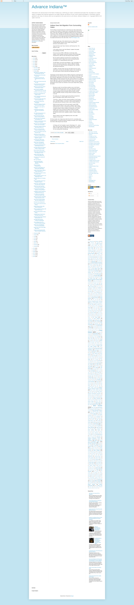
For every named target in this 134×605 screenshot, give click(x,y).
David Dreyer (91, 296)
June (35, 238)
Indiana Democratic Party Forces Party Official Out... (39, 155)
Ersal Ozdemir (97, 318)
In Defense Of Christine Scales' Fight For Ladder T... (40, 137)
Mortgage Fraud (98, 408)
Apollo (97, 248)
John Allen (99, 365)
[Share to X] (71, 132)
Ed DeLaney (99, 313)
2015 (34, 59)
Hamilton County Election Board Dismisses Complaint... (40, 122)
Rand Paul (93, 434)
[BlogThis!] (69, 132)
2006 (34, 254)
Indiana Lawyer (92, 153)
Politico (90, 167)
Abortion (97, 241)
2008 (34, 251)
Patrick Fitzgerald (91, 421)
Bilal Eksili (94, 259)
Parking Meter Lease (91, 420)
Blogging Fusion (92, 55)
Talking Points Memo (93, 119)
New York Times (92, 163)
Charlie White (97, 275)
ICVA (90, 340)
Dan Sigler (97, 292)
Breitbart (90, 134)
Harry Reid (93, 335)
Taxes (89, 467)
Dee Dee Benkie (98, 300)
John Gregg (95, 367)
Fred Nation (95, 326)
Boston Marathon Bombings (97, 262)
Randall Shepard (99, 434)
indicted (89, 351)
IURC (92, 352)
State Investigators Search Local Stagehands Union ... (40, 176)
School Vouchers (91, 452)
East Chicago (100, 312)
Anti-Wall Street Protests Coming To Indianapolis (39, 220)
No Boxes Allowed (92, 99)
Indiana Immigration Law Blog (94, 78)
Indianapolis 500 (91, 348)
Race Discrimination (96, 433)
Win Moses (92, 486)
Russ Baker (91, 112)
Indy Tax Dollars (92, 85)
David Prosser (96, 298)
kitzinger (96, 375)
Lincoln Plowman (91, 381)
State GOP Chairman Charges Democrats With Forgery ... (39, 105)
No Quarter (91, 101)
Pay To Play (96, 424)
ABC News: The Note (93, 131)
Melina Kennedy (96, 398)
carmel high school (97, 273)
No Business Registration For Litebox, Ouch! (39, 94)
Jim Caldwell (90, 361)
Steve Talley (93, 460)
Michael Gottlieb (91, 401)
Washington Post (92, 180)
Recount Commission (93, 435)
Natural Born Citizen (97, 410)
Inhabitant (100, 351)
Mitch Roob (94, 407)
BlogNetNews (91, 53)
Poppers (98, 429)
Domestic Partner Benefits (96, 305)
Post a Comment (55, 139)
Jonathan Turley (92, 88)
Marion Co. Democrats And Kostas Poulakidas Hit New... (40, 129)
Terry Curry (98, 467)
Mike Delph (98, 403)
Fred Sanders (100, 326)
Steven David (99, 460)
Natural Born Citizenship (94, 412)
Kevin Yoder (100, 374)
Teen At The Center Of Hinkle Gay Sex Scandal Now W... (39, 200)
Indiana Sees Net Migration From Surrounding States (39, 225)
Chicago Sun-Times (93, 136)
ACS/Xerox (92, 242)
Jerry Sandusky (95, 359)
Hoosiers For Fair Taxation (94, 73)
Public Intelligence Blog (93, 109)
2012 (34, 64)
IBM (101, 339)
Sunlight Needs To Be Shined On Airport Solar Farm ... (39, 215)
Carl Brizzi (97, 271)
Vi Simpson (94, 479)
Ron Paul (100, 446)
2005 (34, 256)
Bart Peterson (98, 254)
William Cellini (100, 485)
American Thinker (92, 52)
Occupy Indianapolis (97, 415)
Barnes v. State (99, 253)
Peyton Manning (91, 427)
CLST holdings (96, 284)
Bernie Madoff (90, 258)
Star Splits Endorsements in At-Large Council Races (40, 114)
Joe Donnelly (99, 362)
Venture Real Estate (91, 478)
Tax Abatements (98, 466)
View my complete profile (92, 26)
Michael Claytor (98, 400)
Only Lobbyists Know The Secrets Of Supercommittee (39, 223)
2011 (34, 66)
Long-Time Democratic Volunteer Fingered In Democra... (38, 162)
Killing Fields (91, 375)
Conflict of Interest (91, 286)
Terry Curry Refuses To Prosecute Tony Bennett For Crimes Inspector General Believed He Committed (95, 560)
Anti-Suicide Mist (98, 247)
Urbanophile (91, 123)
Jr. (88, 371)
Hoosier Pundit (92, 72)
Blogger (72, 595)
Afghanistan (99, 242)
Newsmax (91, 164)
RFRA (96, 440)
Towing (93, 476)
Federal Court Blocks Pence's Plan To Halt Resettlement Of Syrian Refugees (95, 518)
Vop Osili (91, 480)
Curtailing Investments (97, 290)
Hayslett (98, 335)
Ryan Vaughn (97, 450)
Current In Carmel (92, 139)
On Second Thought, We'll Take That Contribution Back (40, 99)
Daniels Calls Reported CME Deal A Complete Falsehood (40, 231)
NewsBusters (91, 98)
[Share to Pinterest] (73, 132)
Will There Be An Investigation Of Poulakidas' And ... (39, 119)
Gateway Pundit (92, 65)
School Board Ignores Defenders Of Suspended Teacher (95, 501)
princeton (89, 431)
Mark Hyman (90, 391)
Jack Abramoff (97, 352)
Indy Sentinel (91, 82)
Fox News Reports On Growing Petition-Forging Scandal (40, 148)
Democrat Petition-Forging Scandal (95, 301)
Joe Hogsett (90, 364)
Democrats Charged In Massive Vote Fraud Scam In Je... (40, 127)
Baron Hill (91, 254)
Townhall (90, 122)
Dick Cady (97, 304)
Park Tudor (99, 419)
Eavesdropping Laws (92, 313)
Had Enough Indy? (92, 68)
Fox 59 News (91, 146)
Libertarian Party (90, 380)
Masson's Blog (91, 93)
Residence (99, 439)
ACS (101, 241)
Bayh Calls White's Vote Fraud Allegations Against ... (39, 181)
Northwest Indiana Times (93, 166)
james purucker (90, 358)
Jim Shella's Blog (92, 86)
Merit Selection (98, 399)
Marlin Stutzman (98, 392)
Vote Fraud (97, 480)
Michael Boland (90, 400)
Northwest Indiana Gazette (94, 102)
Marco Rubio (98, 386)
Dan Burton (90, 291)
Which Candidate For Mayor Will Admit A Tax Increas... (40, 209)
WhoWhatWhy (91, 126)
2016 (34, 58)
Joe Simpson (94, 365)
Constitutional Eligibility (92, 287)
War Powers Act (98, 483)
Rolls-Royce (95, 446)
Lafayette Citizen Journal (93, 91)
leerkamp (93, 379)
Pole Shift (89, 428)
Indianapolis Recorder (93, 157)
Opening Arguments (93, 105)
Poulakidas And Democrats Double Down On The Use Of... (39, 78)
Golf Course (96, 330)
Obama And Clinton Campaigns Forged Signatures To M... (40, 197)
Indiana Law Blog (92, 79)
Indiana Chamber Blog (93, 76)
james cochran (95, 354)
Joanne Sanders (96, 361)
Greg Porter (90, 333)
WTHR (90, 179)
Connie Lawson (98, 286)
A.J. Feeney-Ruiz (91, 241)
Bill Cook (93, 260)
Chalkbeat (91, 56)
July (35, 236)
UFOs (101, 476)
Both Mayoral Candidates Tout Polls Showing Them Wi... (39, 73)
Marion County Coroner (92, 387)
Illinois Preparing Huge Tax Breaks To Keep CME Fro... (39, 116)
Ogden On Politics (92, 103)
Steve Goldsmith (96, 459)
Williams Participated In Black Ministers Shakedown (97, 528)
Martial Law (99, 394)
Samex (89, 451)
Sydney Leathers (93, 465)
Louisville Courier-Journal (94, 161)
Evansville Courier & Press (94, 141)
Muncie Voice (91, 96)
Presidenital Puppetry (93, 106)
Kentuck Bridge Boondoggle (92, 374)
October (35, 71)
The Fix (90, 121)
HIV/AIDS (96, 338)
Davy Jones (95, 299)
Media (90, 398)
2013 (34, 63)
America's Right (92, 49)
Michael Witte (98, 401)
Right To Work (93, 445)
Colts (100, 285)
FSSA (90, 327)
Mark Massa (91, 392)
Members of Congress (91, 399)
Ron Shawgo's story (75, 37)
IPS (89, 352)
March (35, 242)
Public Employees (95, 432)
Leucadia (98, 379)
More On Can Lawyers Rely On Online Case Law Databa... (40, 124)
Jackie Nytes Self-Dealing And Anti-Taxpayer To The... (39, 152)
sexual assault (90, 457)
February (36, 244)
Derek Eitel (91, 304)
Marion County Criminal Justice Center (95, 388)
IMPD (101, 340)
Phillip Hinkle (99, 427)
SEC (96, 454)
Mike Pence (96, 404)
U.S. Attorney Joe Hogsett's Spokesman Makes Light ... (39, 195)
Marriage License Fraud (92, 394)
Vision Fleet (100, 479)
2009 (34, 249)
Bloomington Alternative (93, 133)
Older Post (81, 141)
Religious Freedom (91, 439)
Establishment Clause (91, 319)
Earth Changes (93, 312)
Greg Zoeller (95, 333)
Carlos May (96, 272)
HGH (99, 337)
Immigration (97, 340)
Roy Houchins (92, 447)
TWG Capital (97, 476)
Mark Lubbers (99, 391)
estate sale (99, 319)
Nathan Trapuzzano (94, 409)
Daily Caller (91, 59)
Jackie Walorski (95, 353)
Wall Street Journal (91, 483)
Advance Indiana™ (49, 6)
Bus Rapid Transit (96, 268)
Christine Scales (92, 278)
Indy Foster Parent (92, 81)
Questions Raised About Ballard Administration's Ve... (40, 217)
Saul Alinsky (99, 451)
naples (89, 409)
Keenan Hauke (98, 373)
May (35, 239)
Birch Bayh (99, 260)
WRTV (90, 177)
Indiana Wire (91, 154)
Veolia (90, 479)
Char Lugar (93, 274)
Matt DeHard (96, 397)
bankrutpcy (99, 252)
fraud (90, 326)
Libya (100, 380)
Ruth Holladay (91, 113)
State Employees (91, 458)
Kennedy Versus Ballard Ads (39, 202)
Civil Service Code (95, 283)
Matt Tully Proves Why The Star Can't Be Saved (40, 173)
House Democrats (91, 339)
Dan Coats (95, 291)
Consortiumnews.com (93, 137)
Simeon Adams (98, 457)
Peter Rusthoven (98, 426)
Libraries (96, 380)
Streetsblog (91, 118)
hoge (100, 338)
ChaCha (89, 274)
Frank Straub (99, 325)
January (35, 246)
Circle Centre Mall (97, 280)
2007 (34, 253)
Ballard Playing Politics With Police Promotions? (39, 207)
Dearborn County (91, 300)
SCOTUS (90, 115)
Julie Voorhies (90, 372)
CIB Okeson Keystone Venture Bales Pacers (95, 279)
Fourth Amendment (98, 324)
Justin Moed (97, 372)
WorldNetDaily (91, 181)
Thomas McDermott (98, 468)
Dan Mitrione (91, 292)
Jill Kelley (99, 360)
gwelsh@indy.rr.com (35, 41)
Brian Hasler (96, 265)
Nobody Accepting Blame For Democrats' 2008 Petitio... (39, 168)
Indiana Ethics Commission (94, 341)
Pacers (97, 418)
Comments (92, 195)
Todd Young (99, 473)
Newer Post (53, 141)
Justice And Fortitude (93, 89)
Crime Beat (90, 290)
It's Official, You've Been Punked (40, 91)
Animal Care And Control (97, 246)
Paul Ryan (99, 422)
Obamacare (95, 414)
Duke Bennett (90, 311)
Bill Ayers (98, 259)
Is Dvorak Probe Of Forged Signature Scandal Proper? (39, 189)
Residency (90, 440)
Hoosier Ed (91, 71)
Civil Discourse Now (93, 58)
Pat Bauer (99, 420)
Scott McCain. (93, 453)
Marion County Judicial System (95, 390)
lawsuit (89, 379)
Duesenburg (95, 310)
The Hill (90, 174)
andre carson (99, 243)
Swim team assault (99, 464)
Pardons (93, 419)
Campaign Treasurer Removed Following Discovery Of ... (40, 192)
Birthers (89, 261)
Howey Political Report (93, 150)
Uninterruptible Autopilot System (95, 477)
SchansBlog (91, 116)
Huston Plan (97, 339)
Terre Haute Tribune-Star (93, 173)
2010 (34, 248)
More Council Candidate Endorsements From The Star (40, 90)
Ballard (94, 252)
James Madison (99, 355)
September (36, 233)
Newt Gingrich (93, 413)
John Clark (97, 366)
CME (101, 284)
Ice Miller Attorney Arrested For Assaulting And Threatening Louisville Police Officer (98, 541)
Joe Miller (97, 364)
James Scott (96, 358)
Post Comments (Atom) (59, 143)
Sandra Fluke (93, 451)
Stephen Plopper (98, 458)
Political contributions (97, 428)
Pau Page (97, 421)
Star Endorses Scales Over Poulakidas (39, 102)
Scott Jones (97, 452)
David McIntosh (95, 297)
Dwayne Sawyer (97, 311)
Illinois (93, 340)
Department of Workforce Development (96, 303)
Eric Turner (95, 317)
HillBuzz (90, 69)
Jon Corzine (100, 368)
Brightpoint (94, 266)
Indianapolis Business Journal (94, 156)
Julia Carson (99, 371)
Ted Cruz (92, 467)
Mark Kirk (94, 391)
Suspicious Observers (93, 171)
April (35, 241)
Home (67, 141)
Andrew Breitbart (94, 245)
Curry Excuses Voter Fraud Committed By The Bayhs (39, 140)
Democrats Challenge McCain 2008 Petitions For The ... (39, 145)
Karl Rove (93, 373)
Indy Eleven (94, 351)
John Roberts (95, 368)
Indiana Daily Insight (93, 151)
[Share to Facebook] (72, 132)
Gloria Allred (90, 330)
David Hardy (97, 296)
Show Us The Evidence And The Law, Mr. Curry (40, 132)
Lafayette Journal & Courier (94, 160)
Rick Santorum (96, 444)
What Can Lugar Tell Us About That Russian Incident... (39, 87)
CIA (98, 278)
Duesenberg (90, 310)
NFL (98, 413)
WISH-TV (90, 176)
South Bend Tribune (93, 170)
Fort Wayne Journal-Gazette (94, 143)
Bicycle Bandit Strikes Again (39, 150)
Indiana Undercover (98, 347)
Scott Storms (99, 453)
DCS (100, 299)
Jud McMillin (93, 371)
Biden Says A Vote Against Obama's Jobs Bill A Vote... (39, 143)
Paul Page (94, 422)
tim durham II (96, 471)
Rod (98, 445)
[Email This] (68, 132)
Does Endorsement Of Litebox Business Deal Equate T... (39, 85)
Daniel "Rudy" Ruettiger (97, 293)
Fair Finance (97, 320)
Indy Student (91, 83)
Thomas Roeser (92, 470)
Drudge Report (92, 140)
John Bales (90, 366)
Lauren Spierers (98, 378)
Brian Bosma (90, 265)
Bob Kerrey (99, 261)
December (36, 67)
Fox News (91, 147)
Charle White (99, 274)
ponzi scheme (91, 429)
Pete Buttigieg (98, 425)
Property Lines (91, 108)
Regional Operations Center (94, 438)
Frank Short (94, 325)
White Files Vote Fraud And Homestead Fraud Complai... (40, 187)
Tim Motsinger (95, 472)
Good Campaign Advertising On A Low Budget (40, 97)
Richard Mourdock (92, 442)
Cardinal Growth (90, 271)
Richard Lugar (95, 441)
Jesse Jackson (94, 360)
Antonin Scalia (90, 248)
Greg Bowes (99, 332)
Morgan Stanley (92, 408)
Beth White (97, 258)
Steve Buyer (90, 459)
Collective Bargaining (93, 285)
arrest (96, 251)
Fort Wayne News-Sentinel (94, 144)
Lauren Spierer (91, 378)
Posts (91, 193)
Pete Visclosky (90, 426)
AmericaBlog (91, 51)
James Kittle (93, 355)
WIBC (95, 485)
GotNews (90, 66)
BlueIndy (93, 261)
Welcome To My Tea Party (94, 125)
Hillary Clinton (90, 338)
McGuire (101, 397)
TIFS (97, 470)
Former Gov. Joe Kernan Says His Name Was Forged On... (39, 184)
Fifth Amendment (95, 323)
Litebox (98, 381)
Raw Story (91, 111)
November (36, 69)
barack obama (91, 253)
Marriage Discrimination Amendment (94, 393)
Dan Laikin (100, 291)
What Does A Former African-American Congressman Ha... (40, 135)
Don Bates (90, 306)
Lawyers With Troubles (93, 92)
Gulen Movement (96, 334)
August (35, 234)
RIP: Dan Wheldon (37, 159)
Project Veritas (95, 431)
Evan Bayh (90, 320)
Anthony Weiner (91, 247)
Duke (100, 310)
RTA (97, 447)
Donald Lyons (95, 306)
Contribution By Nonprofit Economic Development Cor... (39, 110)
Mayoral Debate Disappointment (37, 165)
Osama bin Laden (91, 418)
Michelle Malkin (92, 95)
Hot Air (90, 75)
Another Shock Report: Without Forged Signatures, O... (40, 171)
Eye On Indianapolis (93, 62)
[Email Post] (66, 132)
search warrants (91, 454)
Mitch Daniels (97, 405)
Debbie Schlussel (92, 61)
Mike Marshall (90, 404)
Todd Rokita (94, 473)
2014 (34, 61)
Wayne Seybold (91, 484)
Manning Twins (95, 385)
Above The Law (92, 48)
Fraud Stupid (91, 63)
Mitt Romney (99, 407)
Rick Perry (90, 444)
